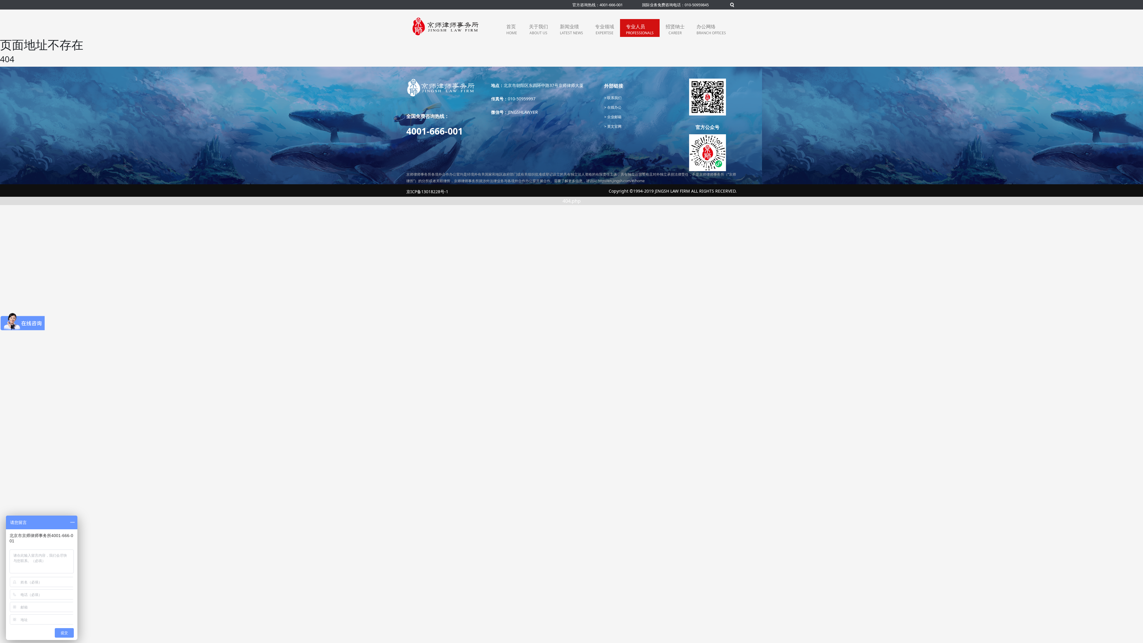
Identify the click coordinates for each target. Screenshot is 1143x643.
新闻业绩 (571, 29)
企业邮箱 (614, 116)
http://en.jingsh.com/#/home (621, 180)
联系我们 (614, 97)
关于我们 (538, 29)
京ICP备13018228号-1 (427, 191)
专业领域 (604, 29)
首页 (511, 29)
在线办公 (614, 107)
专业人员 (640, 29)
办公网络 (711, 29)
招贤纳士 (675, 29)
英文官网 (614, 126)
